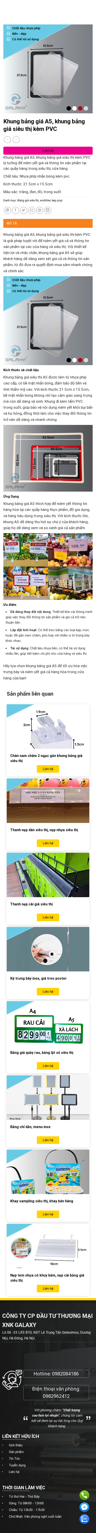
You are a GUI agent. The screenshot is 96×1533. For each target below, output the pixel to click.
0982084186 (65, 1374)
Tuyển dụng (17, 1465)
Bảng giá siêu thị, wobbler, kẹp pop (40, 200)
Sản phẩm (16, 1452)
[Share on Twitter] (23, 210)
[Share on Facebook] (15, 210)
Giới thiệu (16, 1445)
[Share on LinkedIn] (47, 210)
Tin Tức (14, 1459)
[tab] (48, 223)
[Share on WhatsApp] (7, 210)
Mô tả (12, 223)
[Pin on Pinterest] (39, 210)
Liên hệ (14, 1472)
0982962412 (56, 1396)
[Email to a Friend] (31, 210)
